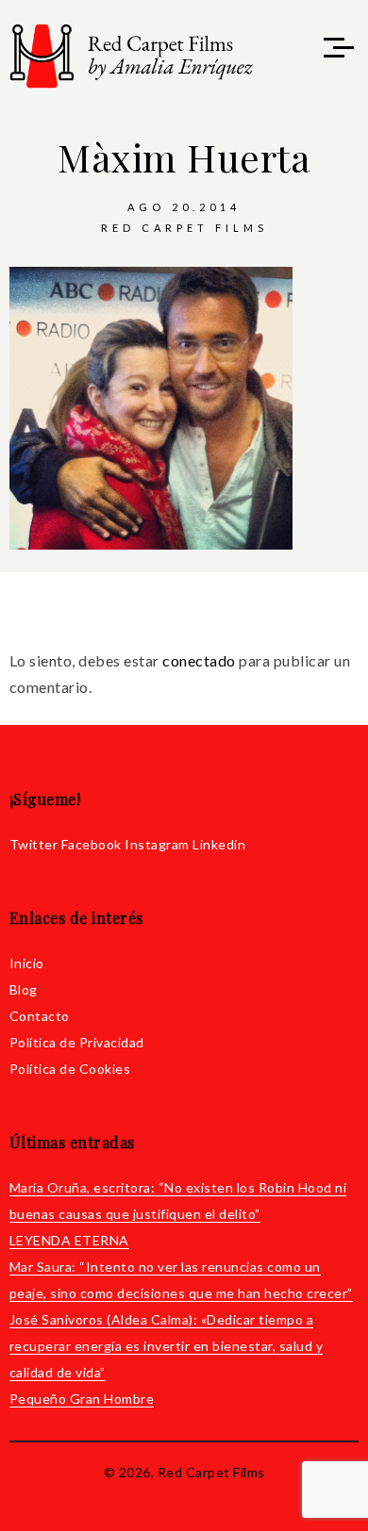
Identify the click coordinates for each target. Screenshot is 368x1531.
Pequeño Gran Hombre (82, 1399)
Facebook (91, 844)
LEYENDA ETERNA (69, 1240)
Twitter (34, 844)
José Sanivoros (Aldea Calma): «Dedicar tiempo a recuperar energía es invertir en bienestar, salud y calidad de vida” (166, 1345)
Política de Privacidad (76, 1042)
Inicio (26, 963)
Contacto (39, 1016)
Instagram (157, 844)
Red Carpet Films (184, 228)
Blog (23, 989)
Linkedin (218, 844)
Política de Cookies (70, 1069)
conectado (199, 660)
